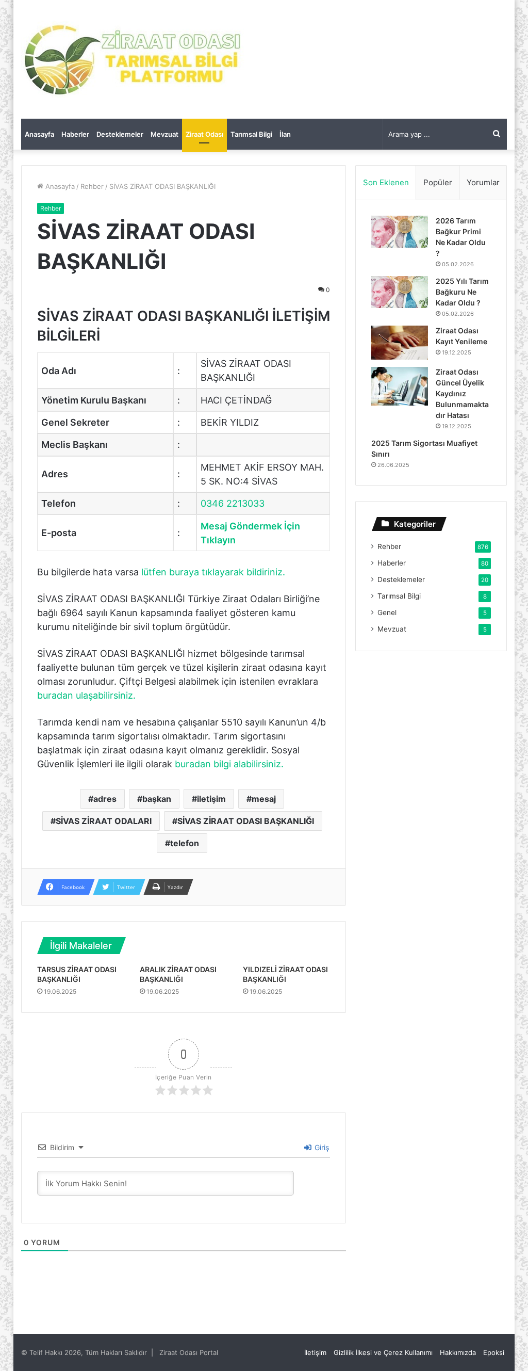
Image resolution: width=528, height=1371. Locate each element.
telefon (184, 843)
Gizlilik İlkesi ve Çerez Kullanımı (383, 1352)
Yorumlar (483, 182)
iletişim (211, 799)
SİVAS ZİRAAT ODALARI (104, 821)
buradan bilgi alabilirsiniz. (229, 764)
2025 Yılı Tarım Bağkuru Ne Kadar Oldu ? (462, 292)
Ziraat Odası (204, 134)
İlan (285, 134)
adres (105, 799)
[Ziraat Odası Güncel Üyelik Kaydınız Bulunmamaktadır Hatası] (399, 386)
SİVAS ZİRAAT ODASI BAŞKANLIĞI (245, 821)
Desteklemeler (119, 134)
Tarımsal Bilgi (251, 134)
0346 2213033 (233, 503)
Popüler (437, 182)
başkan (156, 799)
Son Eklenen (386, 182)
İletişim (315, 1352)
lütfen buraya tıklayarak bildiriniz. (213, 572)
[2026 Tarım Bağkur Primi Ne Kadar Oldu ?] (399, 232)
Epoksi (493, 1352)
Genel (387, 612)
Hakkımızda (458, 1352)
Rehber (92, 186)
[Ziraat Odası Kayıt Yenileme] (399, 343)
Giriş (320, 1147)
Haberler (75, 134)
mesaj (264, 799)
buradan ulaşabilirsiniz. (86, 695)
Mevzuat (164, 134)
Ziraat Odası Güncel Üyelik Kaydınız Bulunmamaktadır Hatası (462, 393)
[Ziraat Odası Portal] (133, 59)
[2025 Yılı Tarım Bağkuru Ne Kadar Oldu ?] (399, 292)
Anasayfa (39, 134)
